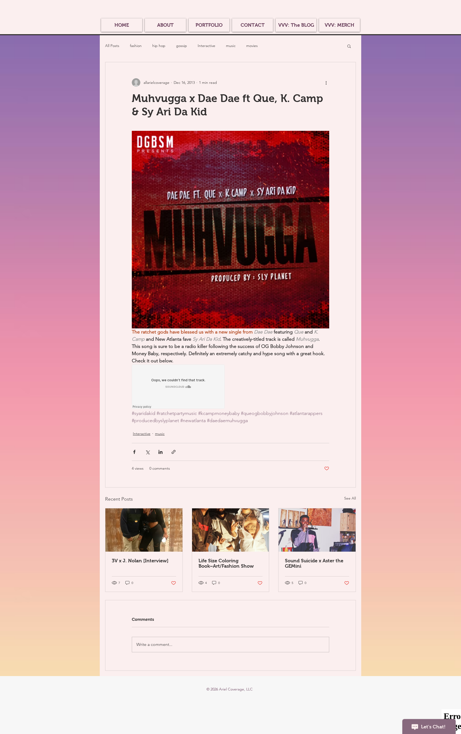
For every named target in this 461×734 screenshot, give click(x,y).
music (231, 45)
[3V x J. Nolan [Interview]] (143, 530)
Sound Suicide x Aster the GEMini (314, 563)
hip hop (158, 45)
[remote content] (178, 387)
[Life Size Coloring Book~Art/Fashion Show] (230, 530)
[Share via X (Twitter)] (147, 451)
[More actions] (326, 82)
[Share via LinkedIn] (160, 451)
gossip (181, 45)
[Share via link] (173, 451)
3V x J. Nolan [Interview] (140, 560)
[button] (349, 46)
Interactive (206, 45)
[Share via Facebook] (134, 451)
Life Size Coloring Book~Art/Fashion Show (226, 563)
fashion (136, 45)
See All (350, 498)
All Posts (112, 45)
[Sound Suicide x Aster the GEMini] (317, 530)
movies (252, 45)
